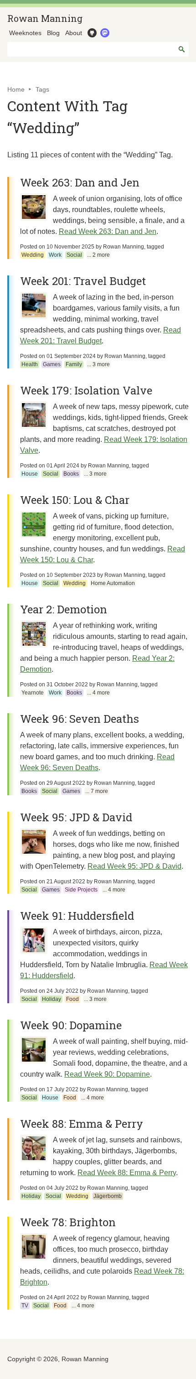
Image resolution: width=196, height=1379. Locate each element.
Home (16, 89)
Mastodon (103, 32)
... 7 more (96, 791)
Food (72, 999)
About (73, 32)
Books (71, 474)
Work (55, 255)
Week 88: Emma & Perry (81, 1123)
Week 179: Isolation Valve (86, 390)
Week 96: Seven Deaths (79, 718)
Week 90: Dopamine (71, 1025)
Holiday (51, 999)
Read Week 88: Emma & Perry (126, 1173)
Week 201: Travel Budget (83, 281)
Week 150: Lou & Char (74, 500)
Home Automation (113, 583)
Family (74, 364)
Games (52, 364)
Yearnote (32, 693)
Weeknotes (25, 32)
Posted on (57, 247)
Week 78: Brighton (68, 1222)
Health (29, 364)
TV (24, 1305)
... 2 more (98, 255)
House (29, 474)
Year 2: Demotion (63, 609)
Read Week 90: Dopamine (107, 1074)
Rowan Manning (45, 18)
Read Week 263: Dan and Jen (107, 231)
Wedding (32, 255)
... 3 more (98, 364)
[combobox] (98, 49)
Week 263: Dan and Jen (79, 182)
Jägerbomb (107, 1196)
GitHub (91, 32)
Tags (42, 89)
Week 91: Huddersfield (77, 915)
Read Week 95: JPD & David (134, 866)
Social (74, 255)
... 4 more (98, 693)
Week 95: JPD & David (76, 817)
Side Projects (81, 889)
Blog (53, 32)
